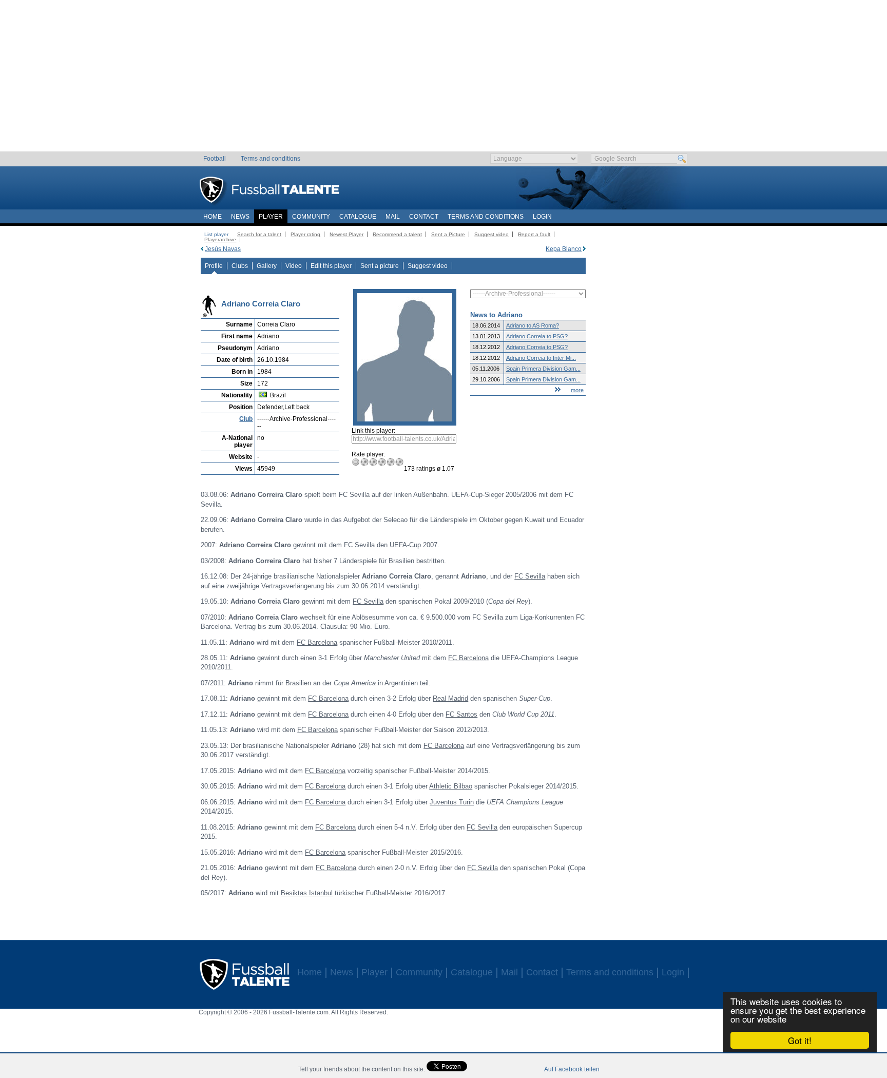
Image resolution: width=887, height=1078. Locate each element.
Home (212, 216)
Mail (392, 216)
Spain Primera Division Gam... (543, 368)
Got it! (800, 1040)
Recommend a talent (397, 234)
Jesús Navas (223, 249)
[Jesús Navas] (202, 249)
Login (542, 216)
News (240, 216)
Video (293, 266)
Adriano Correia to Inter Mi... (541, 358)
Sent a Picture (448, 234)
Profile (214, 266)
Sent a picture (379, 266)
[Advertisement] (444, 79)
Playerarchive (220, 239)
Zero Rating (356, 462)
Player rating (305, 234)
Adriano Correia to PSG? (537, 336)
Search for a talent (259, 234)
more (577, 390)
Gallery (267, 266)
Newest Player (346, 234)
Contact (423, 216)
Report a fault (534, 234)
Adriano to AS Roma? (532, 325)
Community (311, 216)
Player (271, 216)
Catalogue (357, 216)
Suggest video (491, 234)
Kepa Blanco (564, 249)
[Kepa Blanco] (584, 249)
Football (214, 158)
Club (246, 418)
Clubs (240, 266)
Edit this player (331, 266)
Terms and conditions (270, 158)
